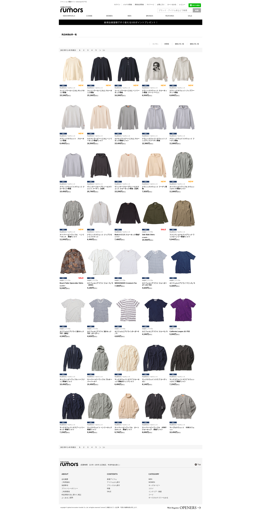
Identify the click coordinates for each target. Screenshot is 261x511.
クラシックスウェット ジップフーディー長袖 (182, 90)
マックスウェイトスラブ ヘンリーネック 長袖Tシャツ (72, 427)
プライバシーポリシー (70, 488)
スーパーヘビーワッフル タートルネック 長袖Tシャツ (127, 427)
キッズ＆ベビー (154, 485)
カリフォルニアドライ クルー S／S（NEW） (100, 283)
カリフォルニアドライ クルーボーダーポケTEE (154, 283)
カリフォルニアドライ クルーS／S (154, 330)
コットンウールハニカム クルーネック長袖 (99, 90)
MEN (129, 16)
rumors (71, 9)
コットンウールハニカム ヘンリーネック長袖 (127, 90)
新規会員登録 (139, 4)
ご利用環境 (66, 492)
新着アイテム (112, 479)
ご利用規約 (66, 482)
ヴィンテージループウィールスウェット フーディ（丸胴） (99, 186)
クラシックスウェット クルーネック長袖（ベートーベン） (154, 90)
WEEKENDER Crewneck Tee (126, 282)
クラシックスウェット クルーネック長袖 (72, 138)
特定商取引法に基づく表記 (71, 495)
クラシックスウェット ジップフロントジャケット (99, 234)
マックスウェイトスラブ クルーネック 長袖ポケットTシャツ (127, 379)
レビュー (182, 4)
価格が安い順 (179, 44)
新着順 (166, 44)
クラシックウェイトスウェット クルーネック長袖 (72, 186)
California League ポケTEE (180, 330)
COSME (89, 16)
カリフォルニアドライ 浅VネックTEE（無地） (72, 331)
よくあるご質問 (67, 498)
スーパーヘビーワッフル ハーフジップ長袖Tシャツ (72, 379)
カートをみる (171, 4)
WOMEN (109, 16)
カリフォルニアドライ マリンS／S (182, 282)
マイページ (150, 4)
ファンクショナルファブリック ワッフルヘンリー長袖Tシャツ (182, 234)
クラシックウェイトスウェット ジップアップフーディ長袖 (154, 138)
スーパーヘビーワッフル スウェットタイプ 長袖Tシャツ (182, 186)
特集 (108, 488)
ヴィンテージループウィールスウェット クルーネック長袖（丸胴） (127, 186)
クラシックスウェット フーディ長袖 (154, 186)
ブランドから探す (113, 485)
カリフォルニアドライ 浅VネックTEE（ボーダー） (99, 331)
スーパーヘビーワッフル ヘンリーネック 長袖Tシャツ (72, 234)
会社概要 (65, 479)
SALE (190, 16)
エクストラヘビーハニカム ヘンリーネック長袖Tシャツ (99, 138)
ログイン (117, 4)
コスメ (151, 488)
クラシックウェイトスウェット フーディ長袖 (182, 138)
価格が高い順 (194, 44)
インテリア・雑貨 (155, 492)
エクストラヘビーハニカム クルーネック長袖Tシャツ (127, 138)
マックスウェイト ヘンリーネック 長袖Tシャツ (99, 427)
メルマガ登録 (127, 4)
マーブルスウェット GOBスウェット (182, 427)
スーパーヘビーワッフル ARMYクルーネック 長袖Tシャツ (154, 427)
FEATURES (169, 16)
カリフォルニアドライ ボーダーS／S (127, 331)
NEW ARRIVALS (69, 16)
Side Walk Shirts (148, 233)
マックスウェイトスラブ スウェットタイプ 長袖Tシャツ (182, 379)
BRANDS (149, 16)
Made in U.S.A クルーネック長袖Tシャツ (127, 234)
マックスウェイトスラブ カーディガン (154, 379)
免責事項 (65, 485)
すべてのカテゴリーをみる (158, 498)
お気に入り (160, 4)
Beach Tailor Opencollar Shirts (71, 282)
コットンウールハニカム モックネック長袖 (72, 90)
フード (151, 495)
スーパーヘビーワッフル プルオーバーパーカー (99, 379)
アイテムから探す (113, 482)
